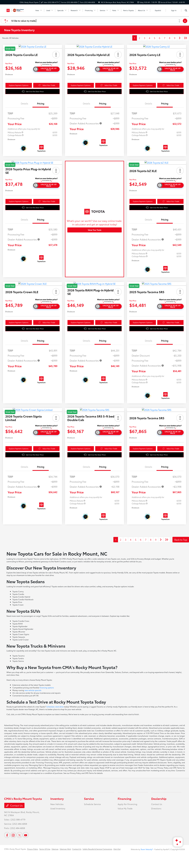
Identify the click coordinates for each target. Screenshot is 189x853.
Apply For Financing (127, 804)
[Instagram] (13, 835)
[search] (186, 10)
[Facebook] (7, 835)
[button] (56, 54)
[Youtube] (26, 835)
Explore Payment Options (18, 85)
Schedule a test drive (55, 706)
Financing (124, 798)
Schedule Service (92, 804)
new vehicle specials (33, 690)
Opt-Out (116, 849)
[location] (99, 2)
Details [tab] (24, 103)
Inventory (57, 798)
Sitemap (55, 849)
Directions (156, 808)
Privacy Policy (32, 849)
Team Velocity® (147, 849)
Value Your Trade (49, 85)
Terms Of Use (44, 849)
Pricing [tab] (40, 103)
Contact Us (16, 805)
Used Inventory (57, 808)
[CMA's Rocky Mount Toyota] (17, 10)
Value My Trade (125, 808)
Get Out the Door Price (35, 91)
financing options (47, 687)
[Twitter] (19, 835)
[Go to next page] (179, 38)
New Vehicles (57, 804)
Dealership (158, 798)
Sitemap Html (65, 849)
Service (89, 798)
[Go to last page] (185, 38)
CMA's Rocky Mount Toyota (15, 849)
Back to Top (180, 539)
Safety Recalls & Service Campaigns (97, 849)
